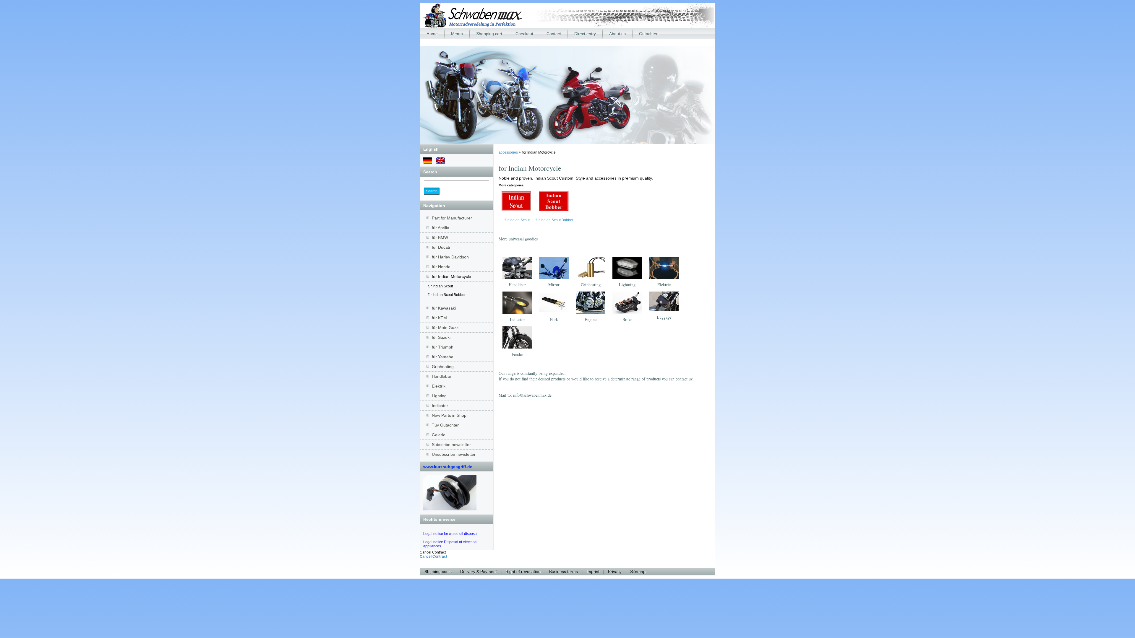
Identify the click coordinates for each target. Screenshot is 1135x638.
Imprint (592, 571)
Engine (590, 319)
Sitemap (638, 571)
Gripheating (591, 284)
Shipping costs (438, 571)
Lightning (627, 284)
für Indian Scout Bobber (447, 295)
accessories (509, 152)
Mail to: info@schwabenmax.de (525, 395)
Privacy (615, 571)
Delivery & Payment (478, 571)
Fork (554, 319)
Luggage (664, 317)
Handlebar (517, 284)
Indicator (517, 319)
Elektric (664, 284)
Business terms (563, 571)
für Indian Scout (440, 286)
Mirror (554, 284)
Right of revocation (523, 571)
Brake (627, 319)
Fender (517, 354)
